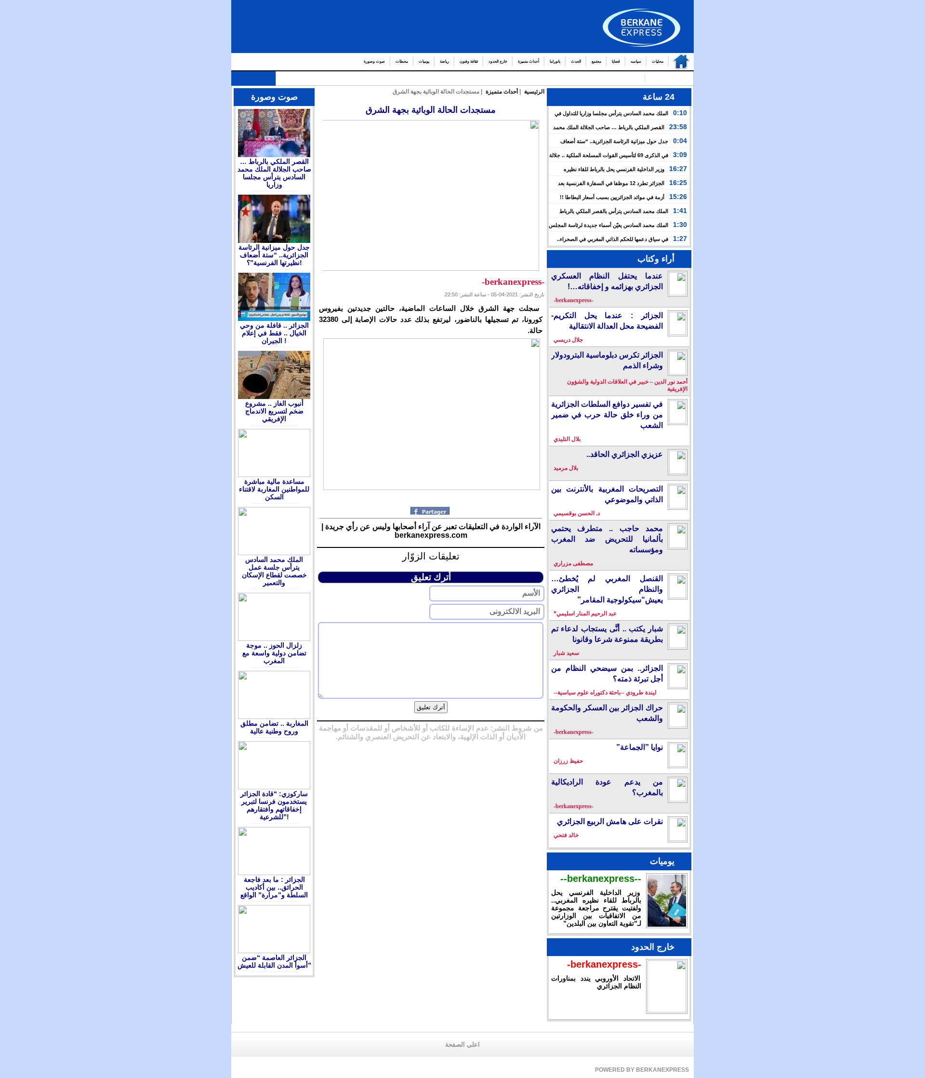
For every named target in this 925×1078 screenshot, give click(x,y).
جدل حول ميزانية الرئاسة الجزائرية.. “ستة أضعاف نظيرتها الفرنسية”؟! (274, 254)
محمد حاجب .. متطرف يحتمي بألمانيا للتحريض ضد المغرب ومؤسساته (607, 539)
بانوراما (555, 61)
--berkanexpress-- (600, 878)
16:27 (678, 169)
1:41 (680, 210)
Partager (430, 511)
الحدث (576, 61)
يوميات (424, 61)
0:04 (680, 141)
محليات (657, 61)
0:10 (680, 113)
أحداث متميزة (528, 61)
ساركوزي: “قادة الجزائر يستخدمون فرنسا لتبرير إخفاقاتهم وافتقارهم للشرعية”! (274, 805)
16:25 (678, 182)
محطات (402, 61)
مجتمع (596, 61)
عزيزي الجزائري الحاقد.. (624, 454)
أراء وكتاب (655, 259)
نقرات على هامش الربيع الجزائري (610, 821)
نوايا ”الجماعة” (639, 747)
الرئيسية (679, 61)
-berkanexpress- (604, 964)
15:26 (678, 196)
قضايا (616, 61)
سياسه (636, 61)
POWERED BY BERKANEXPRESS (642, 1069)
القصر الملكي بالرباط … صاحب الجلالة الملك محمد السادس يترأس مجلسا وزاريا (274, 173)
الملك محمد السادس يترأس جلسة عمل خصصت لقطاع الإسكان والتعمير (274, 571)
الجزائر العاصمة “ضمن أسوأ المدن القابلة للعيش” (274, 961)
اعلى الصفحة (462, 1044)
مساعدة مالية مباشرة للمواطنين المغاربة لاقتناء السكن (274, 489)
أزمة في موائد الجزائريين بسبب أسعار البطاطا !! (612, 197)
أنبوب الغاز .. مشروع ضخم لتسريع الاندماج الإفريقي (274, 411)
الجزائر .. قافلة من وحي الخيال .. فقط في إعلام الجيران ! (274, 333)
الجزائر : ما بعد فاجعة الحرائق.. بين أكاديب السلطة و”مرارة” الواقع (274, 887)
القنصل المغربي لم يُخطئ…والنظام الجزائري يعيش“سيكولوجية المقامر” (607, 589)
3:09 (680, 155)
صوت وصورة (374, 61)
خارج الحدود (498, 61)
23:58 (678, 127)
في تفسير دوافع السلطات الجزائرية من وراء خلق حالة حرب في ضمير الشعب (607, 414)
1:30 (680, 224)
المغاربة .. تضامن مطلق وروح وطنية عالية (274, 727)
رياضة (444, 61)
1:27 (680, 238)
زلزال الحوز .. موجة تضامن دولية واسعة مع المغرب (274, 653)
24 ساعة (658, 97)
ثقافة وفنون (469, 61)
